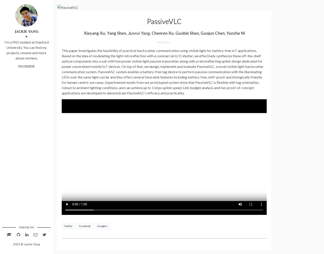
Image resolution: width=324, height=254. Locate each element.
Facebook (85, 226)
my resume (26, 65)
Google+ (102, 226)
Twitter (68, 226)
